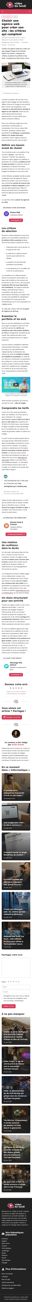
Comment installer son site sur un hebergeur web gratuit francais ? (13, 882)
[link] (16, 216)
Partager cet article (13, 717)
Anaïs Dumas (18, 744)
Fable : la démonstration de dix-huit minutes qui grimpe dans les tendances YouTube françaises (15, 1094)
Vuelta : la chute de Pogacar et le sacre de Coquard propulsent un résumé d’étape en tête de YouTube (16, 1035)
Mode (4, 1253)
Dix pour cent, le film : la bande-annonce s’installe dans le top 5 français (14, 1184)
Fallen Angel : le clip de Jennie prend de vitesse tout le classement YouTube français (14, 1065)
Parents (4, 1255)
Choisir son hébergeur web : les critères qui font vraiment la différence (14, 911)
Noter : (4, 982)
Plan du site (6, 1279)
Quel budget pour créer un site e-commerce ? (13, 824)
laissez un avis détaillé (19, 694)
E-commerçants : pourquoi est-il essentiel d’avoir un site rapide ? (14, 793)
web (15, 17)
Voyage (4, 1262)
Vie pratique (6, 1260)
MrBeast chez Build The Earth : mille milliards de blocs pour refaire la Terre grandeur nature (14, 940)
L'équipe (5, 1276)
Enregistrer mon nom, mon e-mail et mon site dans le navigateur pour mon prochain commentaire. (16, 998)
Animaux (5, 1239)
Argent (4, 1241)
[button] (29, 11)
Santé (4, 1258)
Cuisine (4, 1246)
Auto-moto (6, 1243)
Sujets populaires (8, 1282)
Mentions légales (8, 1288)
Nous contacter (7, 1274)
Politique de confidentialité (11, 1285)
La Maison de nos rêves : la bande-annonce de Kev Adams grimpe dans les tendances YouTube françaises (14, 1152)
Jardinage (5, 1250)
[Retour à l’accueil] (16, 4)
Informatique (7, 17)
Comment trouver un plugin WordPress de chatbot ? (15, 853)
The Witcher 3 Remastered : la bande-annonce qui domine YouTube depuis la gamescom (16, 1124)
